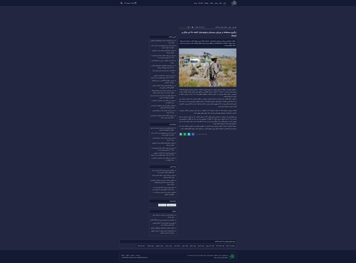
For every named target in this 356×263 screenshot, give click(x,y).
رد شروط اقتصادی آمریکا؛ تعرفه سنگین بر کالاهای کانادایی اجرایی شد (163, 87)
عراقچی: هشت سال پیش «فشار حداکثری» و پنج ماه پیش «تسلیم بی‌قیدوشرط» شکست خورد (162, 182)
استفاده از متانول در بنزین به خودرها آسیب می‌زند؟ (162, 62)
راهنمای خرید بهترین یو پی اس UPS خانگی (162, 220)
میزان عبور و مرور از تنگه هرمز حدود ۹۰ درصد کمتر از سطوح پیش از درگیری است (163, 188)
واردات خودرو (185, 246)
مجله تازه (200, 3)
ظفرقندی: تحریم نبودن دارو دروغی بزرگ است (163, 72)
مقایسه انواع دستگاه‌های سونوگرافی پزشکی (162, 228)
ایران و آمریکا (201, 246)
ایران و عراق (193, 246)
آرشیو (132, 255)
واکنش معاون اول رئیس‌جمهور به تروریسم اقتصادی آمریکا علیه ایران (162, 107)
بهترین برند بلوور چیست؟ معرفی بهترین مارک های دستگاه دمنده (163, 224)
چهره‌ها (206, 3)
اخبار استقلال (162, 205)
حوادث (211, 3)
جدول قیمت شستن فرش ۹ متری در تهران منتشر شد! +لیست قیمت (162, 232)
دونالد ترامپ (177, 246)
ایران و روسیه (168, 246)
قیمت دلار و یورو (210, 246)
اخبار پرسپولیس (171, 205)
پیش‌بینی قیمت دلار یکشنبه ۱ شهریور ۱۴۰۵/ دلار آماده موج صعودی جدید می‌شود (162, 77)
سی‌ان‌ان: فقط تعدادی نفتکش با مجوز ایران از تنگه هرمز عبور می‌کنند (162, 117)
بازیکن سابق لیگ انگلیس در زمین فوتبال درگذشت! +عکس (163, 82)
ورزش (216, 3)
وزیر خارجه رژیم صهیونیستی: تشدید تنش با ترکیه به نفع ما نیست (162, 47)
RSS (123, 255)
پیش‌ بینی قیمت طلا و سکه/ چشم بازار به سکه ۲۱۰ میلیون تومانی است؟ (162, 57)
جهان (220, 3)
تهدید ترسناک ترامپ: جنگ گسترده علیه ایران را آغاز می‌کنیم (163, 176)
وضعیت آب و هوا (230, 246)
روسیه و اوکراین (159, 246)
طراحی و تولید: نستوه (219, 258)
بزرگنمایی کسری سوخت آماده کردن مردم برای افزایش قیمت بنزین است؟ (163, 171)
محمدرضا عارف (141, 246)
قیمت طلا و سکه (220, 246)
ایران (224, 3)
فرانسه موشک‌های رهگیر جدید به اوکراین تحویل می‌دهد (163, 52)
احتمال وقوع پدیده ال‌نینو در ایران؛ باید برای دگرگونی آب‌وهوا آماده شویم (162, 97)
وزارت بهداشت (150, 246)
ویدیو (195, 3)
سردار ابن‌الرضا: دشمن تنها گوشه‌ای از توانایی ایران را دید (162, 42)
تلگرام (127, 255)
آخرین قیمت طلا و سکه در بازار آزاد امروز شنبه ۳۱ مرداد (163, 112)
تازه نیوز (233, 3)
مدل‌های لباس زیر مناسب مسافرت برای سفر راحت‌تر (163, 216)
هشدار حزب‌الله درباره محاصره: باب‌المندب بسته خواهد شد (162, 102)
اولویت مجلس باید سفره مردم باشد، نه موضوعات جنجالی (163, 193)
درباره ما (138, 255)
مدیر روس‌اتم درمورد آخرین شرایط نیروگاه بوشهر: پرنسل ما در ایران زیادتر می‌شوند (163, 92)
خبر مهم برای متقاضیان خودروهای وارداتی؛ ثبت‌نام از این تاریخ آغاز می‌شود (162, 67)
